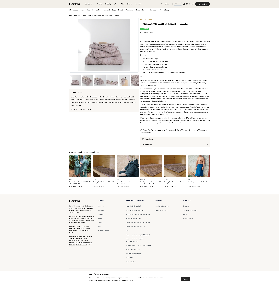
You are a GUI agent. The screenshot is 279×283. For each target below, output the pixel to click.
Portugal (80, 240)
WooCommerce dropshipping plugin (138, 214)
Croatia (71, 242)
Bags (114, 10)
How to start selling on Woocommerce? (134, 240)
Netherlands (73, 240)
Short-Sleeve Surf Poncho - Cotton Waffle (126, 183)
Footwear (129, 10)
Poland (90, 236)
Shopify (108, 4)
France (86, 240)
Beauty (121, 10)
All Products (73, 10)
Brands (129, 4)
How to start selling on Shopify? (138, 235)
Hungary (84, 245)
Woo (115, 4)
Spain (76, 242)
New (82, 10)
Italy (80, 242)
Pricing (99, 4)
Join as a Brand (103, 231)
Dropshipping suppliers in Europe (138, 222)
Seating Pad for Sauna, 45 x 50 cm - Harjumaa (174, 183)
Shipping (186, 206)
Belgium (89, 242)
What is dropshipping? (134, 254)
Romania (84, 238)
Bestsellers (96, 10)
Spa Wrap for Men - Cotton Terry (198, 182)
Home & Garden (141, 10)
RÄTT (71, 179)
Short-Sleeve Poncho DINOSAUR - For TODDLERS (80, 183)
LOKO (95, 179)
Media (100, 218)
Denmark (79, 245)
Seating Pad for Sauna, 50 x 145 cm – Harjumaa (103, 183)
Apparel (107, 10)
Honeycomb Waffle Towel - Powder (107, 15)
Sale (88, 10)
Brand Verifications (133, 249)
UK (87, 236)
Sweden (71, 238)
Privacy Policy (128, 280)
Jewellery (153, 10)
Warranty (186, 214)
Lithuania (72, 245)
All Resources (131, 262)
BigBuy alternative (161, 210)
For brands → (165, 4)
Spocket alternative (162, 206)
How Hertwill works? (133, 206)
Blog (99, 226)
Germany (78, 238)
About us (101, 206)
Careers (100, 222)
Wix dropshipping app (133, 218)
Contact (101, 214)
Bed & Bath (87, 15)
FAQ (127, 231)
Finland (84, 242)
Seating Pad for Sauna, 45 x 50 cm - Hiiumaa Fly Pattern (150, 183)
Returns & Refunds (189, 210)
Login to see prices (146, 32)
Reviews (101, 210)
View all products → (81, 109)
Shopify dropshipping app (135, 210)
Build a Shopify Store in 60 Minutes (139, 245)
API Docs (129, 258)
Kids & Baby (164, 10)
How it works (89, 4)
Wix (122, 4)
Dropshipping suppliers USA (136, 226)
